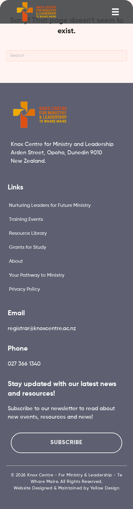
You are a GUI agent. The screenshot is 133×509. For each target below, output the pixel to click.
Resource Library (28, 233)
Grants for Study (27, 247)
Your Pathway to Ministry (36, 275)
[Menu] (115, 12)
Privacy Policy (24, 289)
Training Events (26, 219)
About (16, 261)
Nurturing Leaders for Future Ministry (50, 205)
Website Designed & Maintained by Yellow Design (66, 488)
